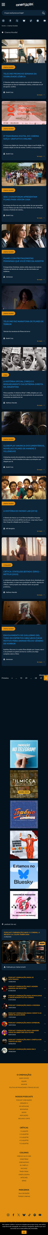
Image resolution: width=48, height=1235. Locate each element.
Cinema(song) (24, 1162)
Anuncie (24, 1084)
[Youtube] (44, 20)
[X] (17, 20)
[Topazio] (24, 814)
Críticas (24, 1127)
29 (41, 678)
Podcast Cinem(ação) (24, 1100)
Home (4, 26)
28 (36, 678)
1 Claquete (24, 1131)
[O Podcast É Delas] (24, 905)
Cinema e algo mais (24, 1156)
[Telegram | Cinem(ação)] (24, 754)
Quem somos (24, 1078)
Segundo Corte (24, 1118)
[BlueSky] (24, 20)
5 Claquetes (24, 1143)
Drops (24, 1112)
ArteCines (24, 1177)
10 (21, 678)
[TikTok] (31, 20)
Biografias (24, 1109)
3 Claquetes (24, 1137)
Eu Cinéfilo (24, 1165)
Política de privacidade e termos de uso (24, 1087)
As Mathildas (24, 1106)
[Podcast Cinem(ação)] (24, 844)
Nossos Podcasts (24, 1096)
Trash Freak (24, 1171)
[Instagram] (3, 20)
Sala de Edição (24, 1193)
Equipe (24, 1081)
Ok (24, 1232)
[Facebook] (10, 20)
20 (26, 678)
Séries (24, 1181)
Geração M (24, 1103)
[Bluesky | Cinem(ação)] (24, 874)
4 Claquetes (24, 1140)
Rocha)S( (24, 1168)
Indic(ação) (24, 1115)
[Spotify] (37, 20)
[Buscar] (43, 13)
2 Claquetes (24, 1134)
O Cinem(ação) (24, 1074)
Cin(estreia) (24, 1159)
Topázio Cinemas (24, 1196)
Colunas (24, 1152)
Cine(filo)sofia (24, 1174)
